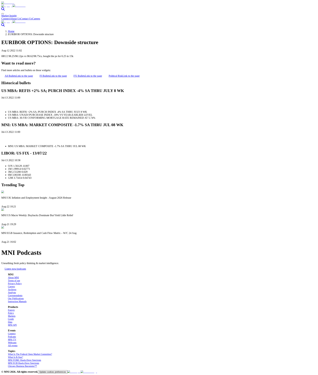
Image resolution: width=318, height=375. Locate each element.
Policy (11, 313)
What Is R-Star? (15, 357)
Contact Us (26, 18)
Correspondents (15, 295)
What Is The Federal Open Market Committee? (30, 354)
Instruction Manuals (17, 301)
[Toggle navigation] (2, 13)
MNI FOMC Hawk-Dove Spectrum (24, 360)
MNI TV (12, 339)
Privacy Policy (15, 283)
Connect (5, 18)
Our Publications (16, 298)
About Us (15, 18)
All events (12, 345)
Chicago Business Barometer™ (22, 366)
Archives (12, 289)
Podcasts (12, 336)
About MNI (13, 277)
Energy (11, 310)
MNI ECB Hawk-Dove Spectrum (23, 363)
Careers (36, 18)
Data (10, 322)
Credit (11, 319)
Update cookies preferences (52, 372)
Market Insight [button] (9, 15)
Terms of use (14, 280)
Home (11, 31)
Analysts (12, 292)
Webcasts (12, 342)
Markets (11, 316)
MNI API (12, 325)
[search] (3, 9)
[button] (159, 5)
